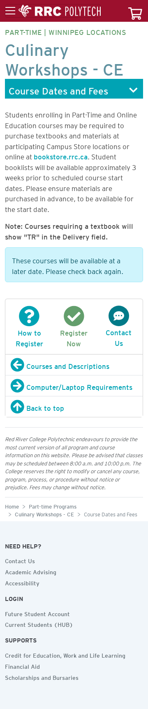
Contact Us (119, 336)
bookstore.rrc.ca (61, 155)
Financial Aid (22, 665)
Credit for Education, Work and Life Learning (65, 654)
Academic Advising (30, 571)
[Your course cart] (135, 11)
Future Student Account (37, 613)
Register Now (74, 337)
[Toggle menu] (53, 11)
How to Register (29, 337)
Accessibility (22, 582)
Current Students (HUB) (39, 624)
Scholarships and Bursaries (42, 676)
